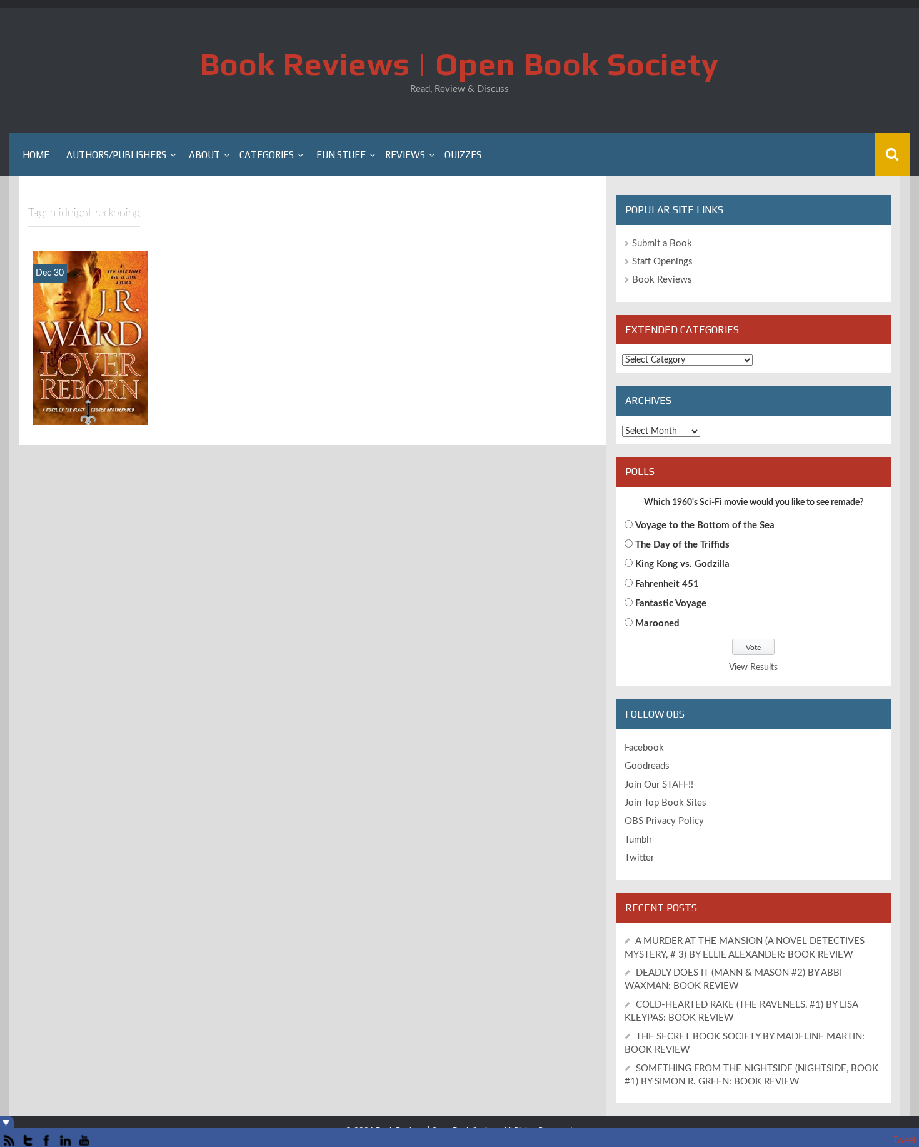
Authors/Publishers (116, 154)
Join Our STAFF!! (659, 784)
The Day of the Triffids (682, 544)
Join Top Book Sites (665, 803)
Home (36, 154)
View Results (753, 667)
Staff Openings (662, 261)
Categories (266, 154)
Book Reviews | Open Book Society (459, 64)
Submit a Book (662, 243)
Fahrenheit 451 (667, 584)
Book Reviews (662, 279)
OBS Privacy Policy (664, 821)
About (204, 154)
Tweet (904, 1140)
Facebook (644, 748)
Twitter (639, 858)
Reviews (405, 154)
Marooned (657, 623)
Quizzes (462, 154)
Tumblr (638, 839)
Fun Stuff (341, 154)
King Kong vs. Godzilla (682, 564)
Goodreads (647, 766)
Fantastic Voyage (670, 603)
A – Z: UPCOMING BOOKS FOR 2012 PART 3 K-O (90, 389)
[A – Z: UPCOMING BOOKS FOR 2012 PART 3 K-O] (90, 337)
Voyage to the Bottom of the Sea (705, 525)
